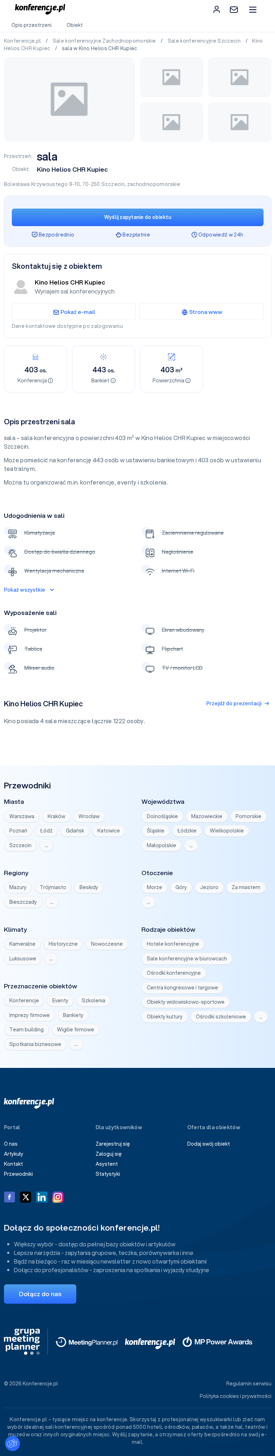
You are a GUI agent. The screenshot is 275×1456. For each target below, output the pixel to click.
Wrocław (89, 816)
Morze (154, 887)
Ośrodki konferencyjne (174, 973)
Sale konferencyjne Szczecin (205, 40)
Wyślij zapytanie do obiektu (137, 217)
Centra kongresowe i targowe (182, 987)
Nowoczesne (107, 943)
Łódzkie (187, 830)
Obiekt (75, 25)
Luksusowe (22, 958)
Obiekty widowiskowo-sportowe (186, 1002)
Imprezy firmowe (29, 1015)
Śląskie (155, 830)
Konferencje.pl (23, 40)
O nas (11, 1143)
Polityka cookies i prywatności (235, 1396)
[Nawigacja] (252, 9)
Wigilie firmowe (75, 1029)
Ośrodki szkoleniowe (221, 1016)
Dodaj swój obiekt (208, 1143)
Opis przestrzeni (31, 25)
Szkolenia (93, 1000)
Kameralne (22, 943)
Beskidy (88, 887)
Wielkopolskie (227, 830)
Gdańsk (75, 830)
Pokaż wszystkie (24, 589)
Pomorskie (248, 816)
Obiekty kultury (165, 1016)
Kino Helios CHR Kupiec (72, 169)
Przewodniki (18, 1174)
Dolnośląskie (162, 816)
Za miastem (246, 887)
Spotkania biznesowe (35, 1044)
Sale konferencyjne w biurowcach (187, 958)
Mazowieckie (206, 816)
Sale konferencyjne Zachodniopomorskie (105, 40)
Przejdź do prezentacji (233, 703)
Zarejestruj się (113, 1143)
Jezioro (209, 887)
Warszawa (21, 816)
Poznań (18, 830)
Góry (181, 887)
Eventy (60, 1000)
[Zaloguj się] (216, 9)
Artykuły (13, 1153)
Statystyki (108, 1174)
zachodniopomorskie (153, 184)
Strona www (205, 312)
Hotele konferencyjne (173, 943)
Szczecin (113, 184)
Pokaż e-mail (78, 312)
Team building (26, 1029)
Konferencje (24, 1000)
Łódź (46, 830)
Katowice (108, 830)
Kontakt (13, 1164)
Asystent (107, 1164)
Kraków (56, 816)
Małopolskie (161, 845)
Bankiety (73, 1015)
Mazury (17, 887)
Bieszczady (23, 902)
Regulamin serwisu (248, 1383)
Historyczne (63, 943)
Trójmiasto (53, 887)
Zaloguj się (109, 1153)
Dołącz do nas (40, 1293)
